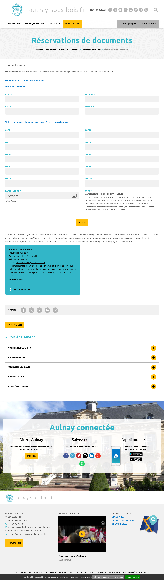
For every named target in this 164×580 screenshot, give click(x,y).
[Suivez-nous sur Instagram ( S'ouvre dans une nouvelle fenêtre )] (85, 455)
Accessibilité (51, 572)
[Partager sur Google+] (39, 310)
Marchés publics (36, 572)
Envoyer (82, 223)
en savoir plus (16, 279)
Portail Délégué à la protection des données (117, 572)
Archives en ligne (16, 377)
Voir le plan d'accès (21, 290)
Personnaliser (132, 577)
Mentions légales (66, 572)
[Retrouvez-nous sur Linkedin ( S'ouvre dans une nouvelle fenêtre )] (91, 455)
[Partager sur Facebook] (23, 310)
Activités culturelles (18, 386)
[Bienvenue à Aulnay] (82, 534)
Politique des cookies (86, 572)
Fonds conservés (16, 357)
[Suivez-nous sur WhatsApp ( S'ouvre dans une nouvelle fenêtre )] (82, 463)
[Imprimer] (47, 310)
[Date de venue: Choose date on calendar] (74, 196)
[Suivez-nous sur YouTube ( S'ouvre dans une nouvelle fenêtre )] (78, 455)
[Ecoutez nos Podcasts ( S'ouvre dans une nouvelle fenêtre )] (98, 455)
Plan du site (144, 572)
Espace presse (21, 572)
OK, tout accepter (101, 577)
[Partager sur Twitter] (31, 310)
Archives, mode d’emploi (19, 348)
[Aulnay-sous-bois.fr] (17, 9)
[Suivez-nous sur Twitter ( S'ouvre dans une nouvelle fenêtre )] (72, 455)
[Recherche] (155, 10)
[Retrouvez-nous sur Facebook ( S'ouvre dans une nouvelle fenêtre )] (66, 455)
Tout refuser (117, 577)
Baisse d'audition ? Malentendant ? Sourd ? (27, 534)
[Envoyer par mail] (55, 310)
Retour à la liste (14, 325)
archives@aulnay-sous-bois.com (30, 262)
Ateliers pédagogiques (19, 367)
